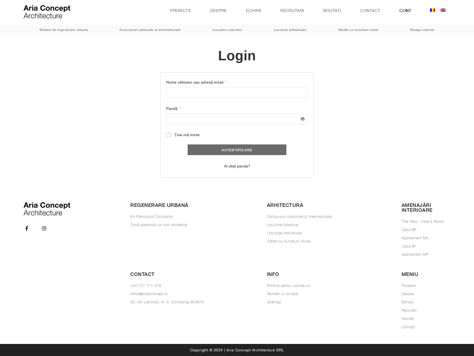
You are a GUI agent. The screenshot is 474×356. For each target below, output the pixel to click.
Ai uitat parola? (237, 166)
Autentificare (237, 150)
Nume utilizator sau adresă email (196, 81)
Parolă (173, 108)
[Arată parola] (301, 119)
